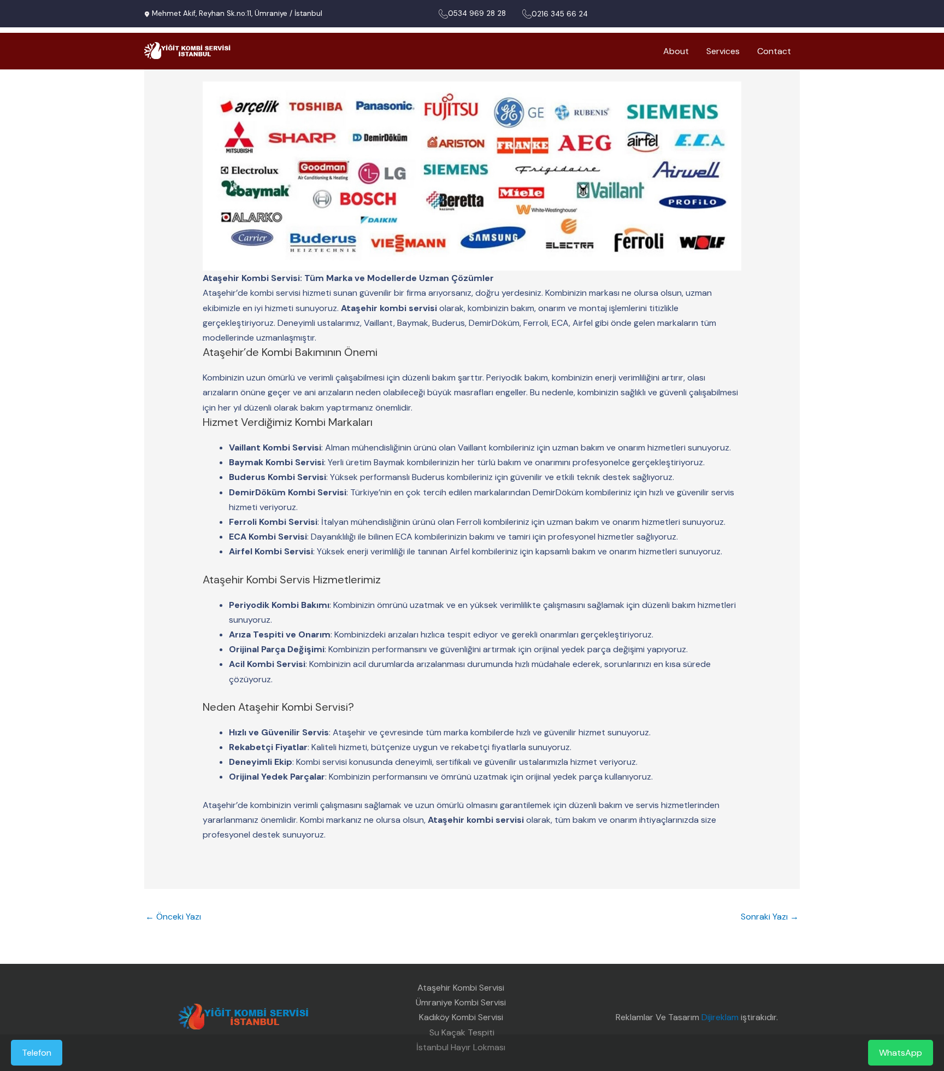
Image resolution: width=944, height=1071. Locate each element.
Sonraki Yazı (770, 916)
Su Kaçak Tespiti (460, 1032)
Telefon (36, 1052)
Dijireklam (720, 1017)
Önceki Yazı (173, 916)
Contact (774, 51)
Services (723, 51)
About (676, 51)
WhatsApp (900, 1052)
